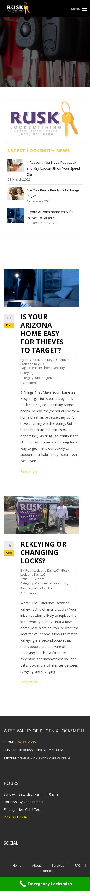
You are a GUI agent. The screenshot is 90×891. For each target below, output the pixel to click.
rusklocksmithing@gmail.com (38, 750)
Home (17, 865)
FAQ (78, 865)
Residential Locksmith (36, 588)
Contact (46, 871)
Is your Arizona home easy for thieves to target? (41, 333)
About (36, 865)
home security (54, 367)
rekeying (26, 372)
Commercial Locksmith (51, 583)
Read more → (31, 471)
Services (58, 865)
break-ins (36, 367)
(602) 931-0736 (25, 742)
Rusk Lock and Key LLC (41, 360)
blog (32, 578)
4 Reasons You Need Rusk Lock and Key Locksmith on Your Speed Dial (53, 168)
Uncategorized (45, 377)
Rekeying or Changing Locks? (43, 552)
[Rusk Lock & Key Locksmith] (34, 8)
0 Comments (29, 383)
